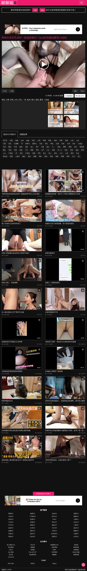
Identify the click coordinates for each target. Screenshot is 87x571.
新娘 (59, 147)
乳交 (77, 153)
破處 (27, 140)
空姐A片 (54, 513)
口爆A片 (76, 519)
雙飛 (70, 147)
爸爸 (21, 153)
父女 (61, 153)
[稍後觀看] (83, 565)
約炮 (66, 150)
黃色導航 (11, 547)
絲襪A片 (10, 531)
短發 (62, 143)
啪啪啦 (4, 569)
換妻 (56, 156)
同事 (60, 140)
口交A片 (10, 522)
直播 (33, 153)
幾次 (33, 99)
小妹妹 (80, 143)
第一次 (60, 150)
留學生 (27, 143)
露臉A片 (76, 531)
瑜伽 (77, 150)
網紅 (4, 150)
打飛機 (16, 143)
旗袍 (20, 147)
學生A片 (54, 522)
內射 (33, 140)
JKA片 (54, 519)
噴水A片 (32, 534)
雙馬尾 (82, 147)
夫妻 (26, 147)
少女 (47, 150)
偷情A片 (32, 525)
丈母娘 (27, 153)
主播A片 (76, 534)
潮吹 (40, 156)
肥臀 (64, 147)
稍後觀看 (69, 96)
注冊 (35, 10)
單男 (68, 156)
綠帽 (34, 156)
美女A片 (32, 536)
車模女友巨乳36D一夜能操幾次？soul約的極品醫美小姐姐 (34, 37)
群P (37, 147)
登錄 (42, 10)
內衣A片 (54, 531)
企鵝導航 (76, 550)
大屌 (66, 153)
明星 (44, 140)
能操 (28, 99)
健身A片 (54, 525)
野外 (37, 150)
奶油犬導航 (76, 552)
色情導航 (54, 547)
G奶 (73, 143)
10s (11, 91)
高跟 (71, 150)
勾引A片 (54, 528)
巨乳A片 (10, 519)
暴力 (44, 153)
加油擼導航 (32, 554)
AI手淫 (5, 140)
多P (42, 150)
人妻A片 (76, 525)
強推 (53, 150)
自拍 (22, 140)
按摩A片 (32, 519)
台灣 (38, 140)
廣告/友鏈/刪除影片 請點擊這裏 (75, 569)
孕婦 (9, 150)
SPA (39, 153)
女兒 (73, 156)
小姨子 (17, 156)
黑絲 (20, 150)
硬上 (50, 153)
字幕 (15, 147)
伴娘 (15, 150)
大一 (53, 147)
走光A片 (76, 536)
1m (5, 91)
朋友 (55, 153)
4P (16, 153)
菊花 (29, 156)
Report (54, 563)
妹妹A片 (10, 528)
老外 (75, 147)
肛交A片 (76, 522)
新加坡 (5, 156)
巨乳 (20, 99)
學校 (51, 143)
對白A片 (54, 516)
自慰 (11, 140)
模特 (72, 153)
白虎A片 (32, 528)
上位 (4, 153)
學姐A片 (10, 536)
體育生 (34, 143)
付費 (7, 99)
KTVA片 (10, 525)
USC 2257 (11, 563)
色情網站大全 (54, 545)
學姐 (51, 156)
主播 (42, 147)
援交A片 (76, 528)
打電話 (10, 153)
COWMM (54, 552)
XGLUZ (32, 545)
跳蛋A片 (76, 513)
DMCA (33, 563)
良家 (40, 143)
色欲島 (76, 545)
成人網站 (11, 552)
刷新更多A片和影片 (44, 494)
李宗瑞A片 (54, 534)
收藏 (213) (80, 96)
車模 (11, 99)
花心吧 (11, 554)
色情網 (33, 550)
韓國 (62, 156)
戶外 (26, 150)
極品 (37, 99)
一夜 (24, 99)
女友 (16, 99)
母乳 (46, 143)
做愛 (16, 140)
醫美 (41, 99)
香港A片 (10, 534)
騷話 (9, 147)
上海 (71, 140)
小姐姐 (46, 99)
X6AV (54, 550)
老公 (79, 156)
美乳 (9, 143)
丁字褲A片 (32, 516)
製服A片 (76, 516)
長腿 (66, 140)
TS (22, 143)
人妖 (77, 140)
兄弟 (4, 147)
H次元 (11, 550)
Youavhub (11, 557)
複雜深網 (76, 554)
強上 (31, 147)
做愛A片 (32, 513)
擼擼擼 (33, 547)
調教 (31, 150)
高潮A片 (32, 522)
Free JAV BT (33, 552)
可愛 (4, 143)
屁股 (11, 156)
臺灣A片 (10, 513)
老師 (55, 140)
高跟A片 (54, 536)
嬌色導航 (76, 547)
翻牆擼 (54, 554)
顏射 (49, 140)
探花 (82, 150)
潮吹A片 (32, 531)
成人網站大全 (11, 545)
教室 (45, 156)
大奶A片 (10, 516)
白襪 (57, 143)
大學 (68, 143)
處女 (47, 147)
